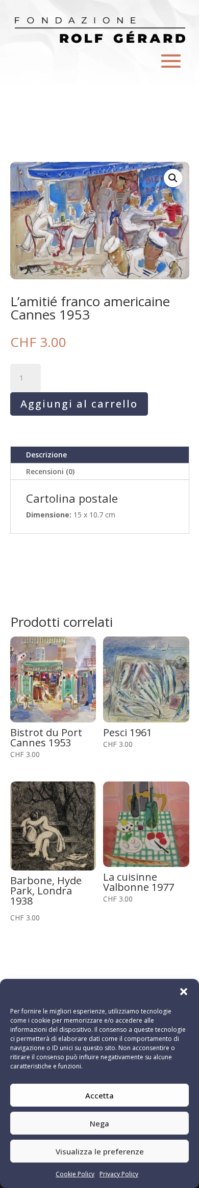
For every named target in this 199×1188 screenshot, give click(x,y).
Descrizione (46, 454)
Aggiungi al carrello (79, 404)
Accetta (99, 1095)
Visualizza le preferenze (100, 1151)
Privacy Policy (119, 1174)
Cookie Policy (75, 1174)
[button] (184, 992)
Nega (99, 1123)
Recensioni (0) (50, 471)
